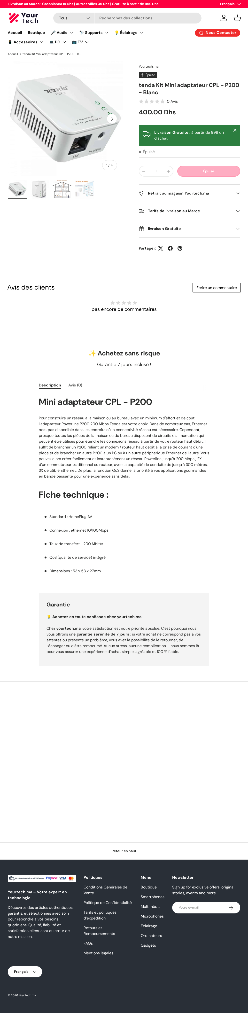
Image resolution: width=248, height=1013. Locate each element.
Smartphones (152, 896)
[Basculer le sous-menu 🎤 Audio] (71, 32)
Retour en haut (124, 851)
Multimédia (151, 906)
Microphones (152, 916)
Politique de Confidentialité (108, 902)
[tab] (50, 385)
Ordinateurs (151, 935)
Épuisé (208, 171)
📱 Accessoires (23, 42)
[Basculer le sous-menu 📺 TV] (87, 42)
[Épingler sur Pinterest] (180, 248)
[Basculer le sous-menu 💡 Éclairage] (141, 32)
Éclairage (149, 925)
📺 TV (77, 42)
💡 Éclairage (126, 32)
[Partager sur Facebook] (170, 248)
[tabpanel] (124, 488)
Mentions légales (98, 953)
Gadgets (148, 945)
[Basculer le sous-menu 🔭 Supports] (106, 32)
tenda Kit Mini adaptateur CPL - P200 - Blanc (52, 54)
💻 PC (54, 42)
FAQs (88, 943)
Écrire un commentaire (216, 287)
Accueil (15, 32)
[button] (237, 18)
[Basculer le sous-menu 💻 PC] (64, 42)
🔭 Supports (91, 32)
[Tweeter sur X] (160, 248)
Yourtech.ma (149, 66)
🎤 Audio (59, 32)
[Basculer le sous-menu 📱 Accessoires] (41, 42)
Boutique (36, 32)
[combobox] (127, 18)
